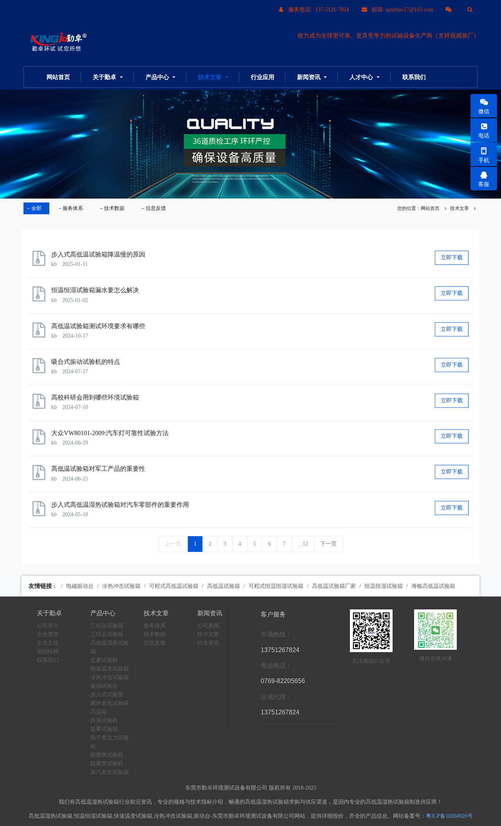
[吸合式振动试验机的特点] (40, 369)
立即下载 (452, 257)
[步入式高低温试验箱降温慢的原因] (40, 262)
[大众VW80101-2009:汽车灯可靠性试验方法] (40, 440)
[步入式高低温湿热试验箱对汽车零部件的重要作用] (40, 512)
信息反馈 (156, 208)
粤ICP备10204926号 (449, 816)
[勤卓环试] (57, 42)
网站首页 (58, 77)
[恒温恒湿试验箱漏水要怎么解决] (40, 297)
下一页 (328, 544)
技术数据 (114, 208)
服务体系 (73, 208)
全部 (36, 208)
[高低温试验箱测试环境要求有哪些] (40, 333)
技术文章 (459, 208)
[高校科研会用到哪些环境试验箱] (40, 405)
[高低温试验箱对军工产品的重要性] (40, 476)
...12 (303, 544)
